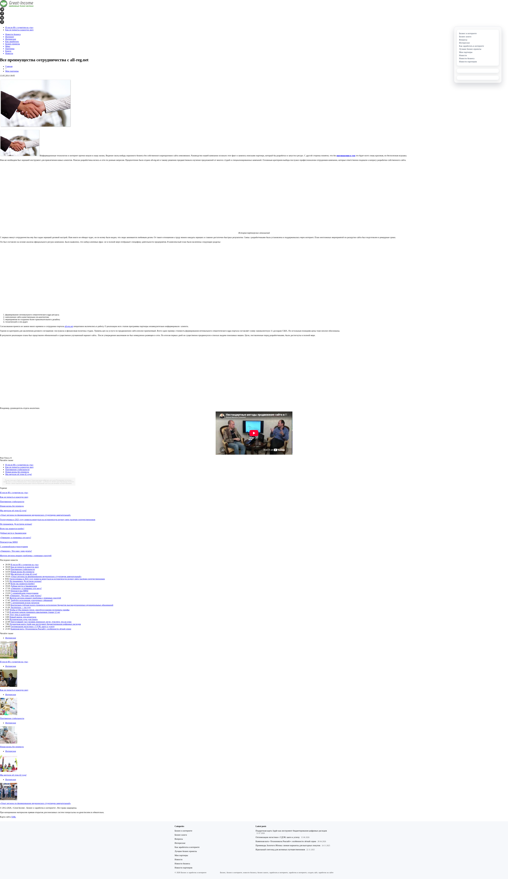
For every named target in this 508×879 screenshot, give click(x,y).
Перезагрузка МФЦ (9, 542)
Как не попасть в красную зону (19, 30)
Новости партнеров (183, 868)
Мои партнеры (12, 71)
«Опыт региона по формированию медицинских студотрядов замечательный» (35, 515)
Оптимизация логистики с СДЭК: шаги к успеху (33, 626)
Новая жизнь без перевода (17, 472)
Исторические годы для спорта (24, 619)
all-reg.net (69, 326)
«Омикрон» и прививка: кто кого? (15, 537)
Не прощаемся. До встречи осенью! (16, 524)
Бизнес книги (181, 835)
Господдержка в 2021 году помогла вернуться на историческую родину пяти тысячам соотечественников (47, 519)
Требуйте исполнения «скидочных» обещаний (32, 600)
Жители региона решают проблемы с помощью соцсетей (25, 555)
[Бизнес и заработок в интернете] (17, 6)
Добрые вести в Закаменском (13, 533)
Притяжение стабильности (17, 469)
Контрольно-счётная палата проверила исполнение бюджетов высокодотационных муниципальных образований (62, 605)
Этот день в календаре (20, 614)
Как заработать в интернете (187, 847)
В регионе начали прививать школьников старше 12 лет (35, 612)
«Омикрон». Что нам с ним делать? (16, 551)
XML (13, 817)
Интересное (10, 638)
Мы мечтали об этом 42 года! (18, 474)
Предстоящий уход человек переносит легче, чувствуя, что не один (41, 622)
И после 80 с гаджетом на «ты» (19, 27)
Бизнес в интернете (183, 831)
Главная (8, 66)
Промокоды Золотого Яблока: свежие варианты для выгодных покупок (288, 845)
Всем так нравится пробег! (12, 528)
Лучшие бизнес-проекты (186, 851)
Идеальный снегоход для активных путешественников (54, 483)
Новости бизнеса (182, 863)
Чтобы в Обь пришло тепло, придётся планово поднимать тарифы (39, 610)
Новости (178, 859)
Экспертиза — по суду (20, 607)
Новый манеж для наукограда (23, 617)
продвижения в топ (346, 155)
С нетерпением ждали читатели (25, 603)
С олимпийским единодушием (14, 546)
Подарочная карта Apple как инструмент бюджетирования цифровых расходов (30, 480)
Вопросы (179, 839)
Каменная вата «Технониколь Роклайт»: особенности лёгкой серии (38, 481)
